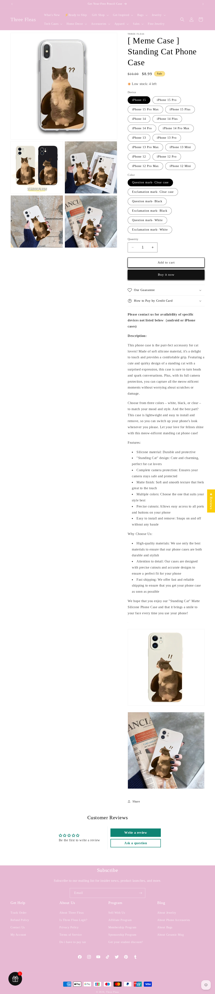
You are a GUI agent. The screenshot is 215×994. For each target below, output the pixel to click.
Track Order (18, 912)
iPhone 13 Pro (167, 137)
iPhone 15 (139, 100)
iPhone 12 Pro (167, 156)
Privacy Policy (69, 927)
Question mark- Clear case (150, 182)
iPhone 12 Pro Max (145, 166)
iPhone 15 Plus (180, 109)
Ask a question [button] (135, 843)
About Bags (164, 927)
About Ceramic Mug (170, 934)
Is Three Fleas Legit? (73, 920)
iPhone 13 (139, 137)
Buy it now (166, 274)
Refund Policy (19, 920)
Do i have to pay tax (72, 942)
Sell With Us (116, 912)
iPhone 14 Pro (142, 128)
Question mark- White (147, 220)
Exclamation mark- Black (149, 210)
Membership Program (122, 927)
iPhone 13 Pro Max (145, 147)
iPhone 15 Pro (167, 100)
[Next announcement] (203, 4)
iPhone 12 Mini (180, 166)
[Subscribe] (140, 893)
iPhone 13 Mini (180, 147)
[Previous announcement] (12, 4)
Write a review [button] (135, 832)
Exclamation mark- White (150, 229)
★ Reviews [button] (211, 501)
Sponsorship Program (122, 934)
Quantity (133, 239)
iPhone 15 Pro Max (145, 109)
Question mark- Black (147, 201)
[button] (99, 15)
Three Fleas (112, 992)
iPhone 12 (139, 156)
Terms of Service (70, 934)
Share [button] (136, 801)
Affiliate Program (120, 920)
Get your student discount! (125, 942)
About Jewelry (166, 912)
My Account (18, 934)
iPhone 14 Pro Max (176, 128)
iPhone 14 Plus (167, 118)
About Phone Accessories (173, 920)
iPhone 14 (139, 118)
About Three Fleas (71, 912)
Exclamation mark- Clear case (153, 191)
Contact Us (17, 927)
